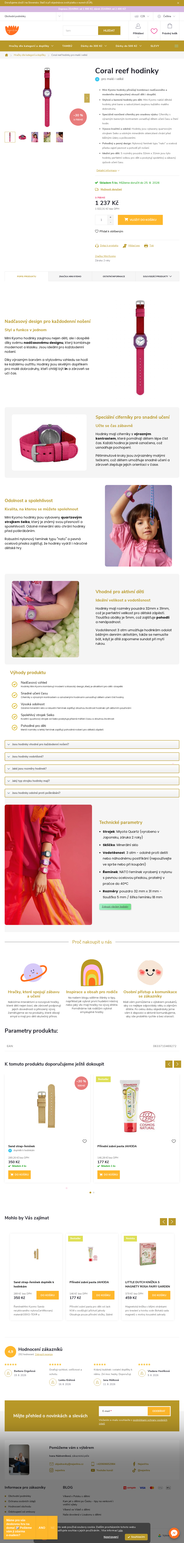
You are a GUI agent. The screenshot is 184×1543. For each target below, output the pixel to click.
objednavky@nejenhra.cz (69, 1464)
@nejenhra (144, 1470)
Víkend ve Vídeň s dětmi (76, 1509)
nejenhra (60, 1470)
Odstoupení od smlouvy (21, 1511)
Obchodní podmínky (15, 16)
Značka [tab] (70, 276)
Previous (168, 1064)
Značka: (105, 256)
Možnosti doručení (111, 189)
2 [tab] (94, 1192)
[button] (174, 1533)
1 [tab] (90, 1192)
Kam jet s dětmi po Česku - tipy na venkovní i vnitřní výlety (88, 1503)
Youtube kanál (104, 1470)
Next (177, 1064)
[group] (36, 1277)
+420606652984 (105, 1464)
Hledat (109, 31)
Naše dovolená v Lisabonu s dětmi (82, 1514)
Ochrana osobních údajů (22, 1501)
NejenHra (143, 1464)
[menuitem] (31, 46)
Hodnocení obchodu (19, 1506)
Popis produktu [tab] (26, 276)
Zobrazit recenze (44, 1354)
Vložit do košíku (143, 220)
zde (120, 1530)
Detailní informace (106, 170)
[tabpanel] (47, 1130)
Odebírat (158, 1411)
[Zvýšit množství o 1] (110, 217)
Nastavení (111, 1537)
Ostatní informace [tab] (114, 276)
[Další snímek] (87, 98)
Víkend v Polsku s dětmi (76, 1496)
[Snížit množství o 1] (110, 222)
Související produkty (155, 276)
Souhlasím (138, 1537)
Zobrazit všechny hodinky (115, 906)
